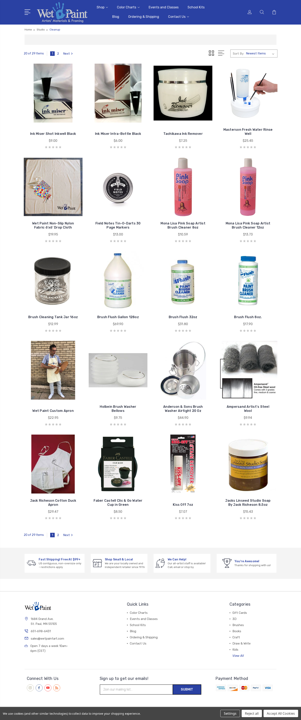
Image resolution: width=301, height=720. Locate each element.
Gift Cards (239, 613)
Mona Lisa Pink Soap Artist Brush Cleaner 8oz (183, 225)
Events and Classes (164, 7)
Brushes (238, 625)
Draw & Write (241, 643)
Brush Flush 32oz (183, 317)
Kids (235, 649)
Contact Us (177, 17)
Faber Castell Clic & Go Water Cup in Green (118, 503)
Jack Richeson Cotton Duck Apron (53, 503)
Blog (115, 17)
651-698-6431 (41, 631)
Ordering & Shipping (143, 17)
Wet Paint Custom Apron (53, 411)
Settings (230, 713)
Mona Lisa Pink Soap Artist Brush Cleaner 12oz (248, 225)
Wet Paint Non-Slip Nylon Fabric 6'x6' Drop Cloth (53, 225)
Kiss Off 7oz (183, 505)
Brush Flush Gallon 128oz (118, 317)
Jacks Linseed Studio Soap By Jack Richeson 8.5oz (247, 503)
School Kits (196, 7)
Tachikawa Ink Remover (183, 134)
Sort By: (238, 53)
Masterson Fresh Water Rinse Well (248, 132)
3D (234, 619)
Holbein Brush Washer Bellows (118, 409)
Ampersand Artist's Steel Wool (248, 409)
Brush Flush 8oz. (248, 317)
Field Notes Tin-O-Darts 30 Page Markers (118, 225)
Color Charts (126, 7)
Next (66, 53)
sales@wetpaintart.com (47, 638)
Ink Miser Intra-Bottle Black (118, 134)
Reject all (252, 713)
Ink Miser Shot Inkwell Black (53, 134)
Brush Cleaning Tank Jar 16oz (53, 317)
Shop (100, 7)
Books (236, 631)
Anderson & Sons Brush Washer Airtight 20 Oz (183, 409)
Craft (236, 637)
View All (238, 656)
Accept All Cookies (281, 713)
